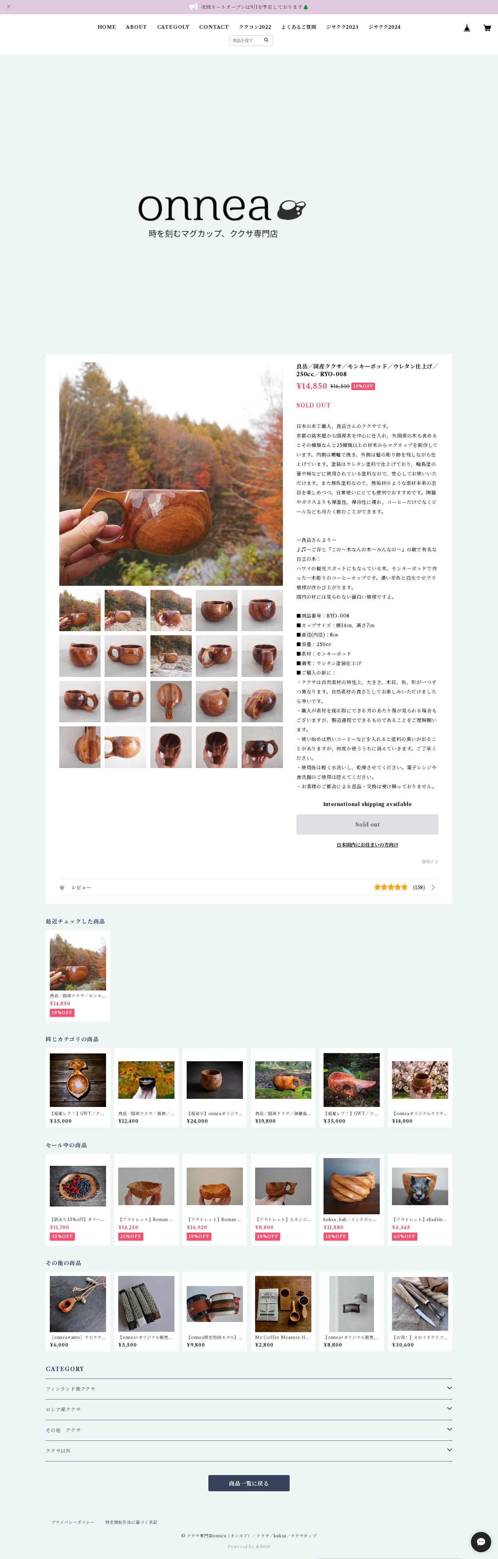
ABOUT (136, 27)
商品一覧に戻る (249, 1483)
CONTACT (214, 27)
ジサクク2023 (342, 27)
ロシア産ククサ (63, 1410)
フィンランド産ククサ (71, 1389)
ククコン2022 (255, 27)
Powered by (242, 1546)
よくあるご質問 (298, 27)
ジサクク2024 (384, 27)
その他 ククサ (63, 1430)
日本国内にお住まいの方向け (367, 845)
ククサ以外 (58, 1451)
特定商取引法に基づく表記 (131, 1522)
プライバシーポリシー (73, 1522)
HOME (107, 27)
